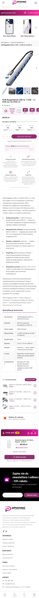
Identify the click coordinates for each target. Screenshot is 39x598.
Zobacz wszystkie (30, 379)
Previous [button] (2, 68)
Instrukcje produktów (8, 566)
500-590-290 (9, 581)
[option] (19, 68)
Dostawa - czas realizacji (9, 569)
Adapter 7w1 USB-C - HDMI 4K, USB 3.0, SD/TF (21, 406)
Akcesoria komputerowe (17, 42)
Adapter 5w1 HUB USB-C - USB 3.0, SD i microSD (21, 392)
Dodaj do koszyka (21, 457)
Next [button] (36, 68)
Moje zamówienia (7, 554)
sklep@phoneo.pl (10, 584)
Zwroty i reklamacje (8, 546)
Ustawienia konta (7, 558)
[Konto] (36, 3)
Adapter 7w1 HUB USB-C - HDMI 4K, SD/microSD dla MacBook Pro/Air (21, 399)
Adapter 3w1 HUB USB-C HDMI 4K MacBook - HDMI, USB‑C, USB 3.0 (21, 385)
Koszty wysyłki (6, 573)
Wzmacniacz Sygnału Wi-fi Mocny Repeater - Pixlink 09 (24, 441)
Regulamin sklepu (7, 539)
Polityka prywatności (8, 543)
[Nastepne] (36, 27)
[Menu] (3, 3)
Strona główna (5, 42)
